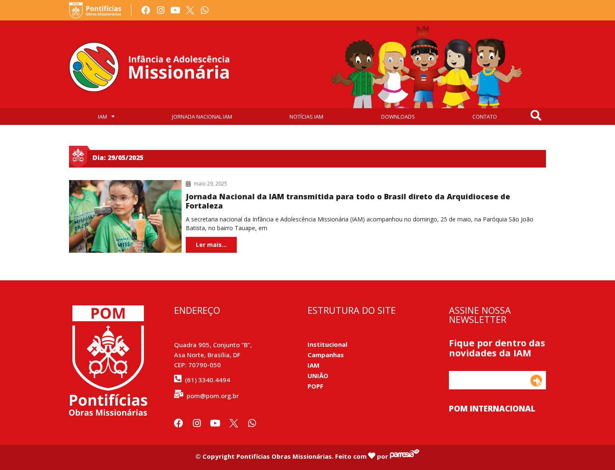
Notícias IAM (306, 116)
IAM (102, 116)
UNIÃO (318, 375)
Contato (484, 116)
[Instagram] (160, 10)
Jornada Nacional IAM (202, 116)
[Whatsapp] (205, 10)
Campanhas (326, 355)
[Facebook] (146, 10)
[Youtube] (175, 10)
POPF (315, 386)
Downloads (398, 116)
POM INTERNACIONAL (492, 408)
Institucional (327, 344)
